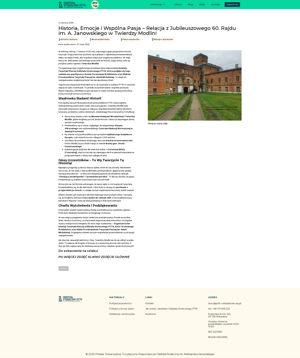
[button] (157, 4)
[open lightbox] (195, 85)
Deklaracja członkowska (122, 314)
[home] (78, 4)
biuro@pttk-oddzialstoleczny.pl (224, 303)
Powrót (64, 268)
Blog (190, 4)
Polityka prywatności (120, 303)
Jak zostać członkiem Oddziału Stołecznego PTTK (171, 309)
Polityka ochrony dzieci (121, 309)
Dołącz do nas (232, 4)
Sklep (202, 4)
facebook (150, 314)
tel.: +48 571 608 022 (219, 309)
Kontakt (215, 4)
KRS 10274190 (215, 332)
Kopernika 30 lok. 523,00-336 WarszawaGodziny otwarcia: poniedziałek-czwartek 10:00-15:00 (224, 320)
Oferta (178, 4)
